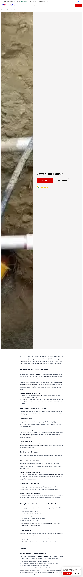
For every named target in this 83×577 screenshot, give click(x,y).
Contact (60, 5)
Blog (49, 5)
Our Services (61, 180)
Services (36, 5)
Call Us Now (46, 180)
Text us (68, 573)
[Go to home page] (8, 5)
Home (30, 5)
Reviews (44, 5)
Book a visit (78, 5)
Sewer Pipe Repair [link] (14, 9)
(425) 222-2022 (33, 1)
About (54, 5)
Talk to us (77, 573)
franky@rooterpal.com (43, 1)
